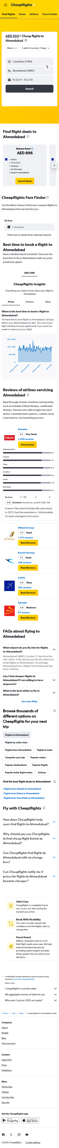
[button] (5, 5)
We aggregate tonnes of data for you (25, 994)
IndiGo (21, 577)
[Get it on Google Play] (10, 1120)
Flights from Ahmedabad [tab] (18, 750)
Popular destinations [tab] (16, 765)
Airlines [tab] (30, 301)
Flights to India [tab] (44, 750)
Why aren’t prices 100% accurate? (24, 1000)
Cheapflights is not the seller (20, 988)
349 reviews (24, 562)
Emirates (22, 429)
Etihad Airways (26, 527)
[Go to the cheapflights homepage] (23, 5)
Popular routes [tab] (38, 757)
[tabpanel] (29, 345)
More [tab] (48, 301)
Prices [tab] (11, 301)
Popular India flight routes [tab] (18, 772)
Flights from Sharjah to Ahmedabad (22, 788)
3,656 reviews (26, 439)
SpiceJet (22, 602)
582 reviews (24, 587)
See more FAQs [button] (29, 701)
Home (5, 1013)
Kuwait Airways (26, 552)
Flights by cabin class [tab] (16, 742)
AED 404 (12, 36)
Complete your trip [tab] (15, 757)
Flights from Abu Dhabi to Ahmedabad (24, 798)
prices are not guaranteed (23, 979)
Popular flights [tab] (40, 765)
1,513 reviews (25, 537)
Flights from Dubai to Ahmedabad (21, 793)
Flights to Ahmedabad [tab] (17, 735)
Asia (13, 1013)
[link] (24, 181)
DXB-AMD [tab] (29, 273)
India (21, 1013)
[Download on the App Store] (30, 1120)
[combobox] (32, 227)
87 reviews (24, 612)
